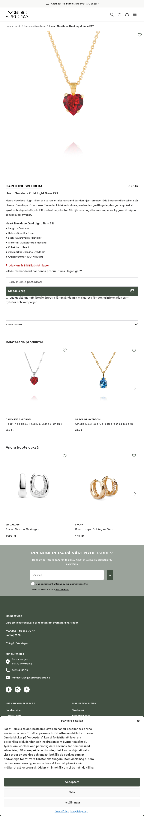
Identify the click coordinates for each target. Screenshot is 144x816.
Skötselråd (78, 710)
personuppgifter (62, 589)
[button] (138, 721)
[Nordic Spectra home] (17, 14)
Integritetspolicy (79, 811)
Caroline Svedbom (35, 26)
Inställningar (72, 802)
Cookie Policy (62, 811)
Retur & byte (14, 715)
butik (17, 26)
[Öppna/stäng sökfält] (112, 14)
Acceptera (72, 782)
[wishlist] (119, 14)
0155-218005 (20, 670)
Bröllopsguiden (81, 715)
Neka (72, 792)
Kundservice (13, 710)
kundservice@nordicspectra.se (31, 677)
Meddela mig (16, 291)
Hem (8, 26)
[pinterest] (27, 689)
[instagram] (18, 689)
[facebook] (9, 689)
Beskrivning (14, 324)
